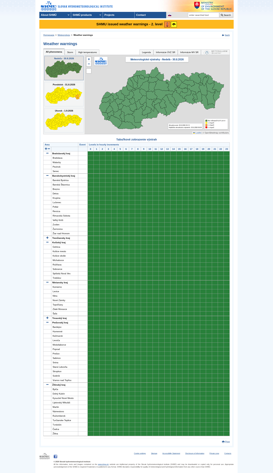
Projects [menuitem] (109, 15)
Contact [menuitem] (141, 15)
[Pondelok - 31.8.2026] (64, 94)
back (227, 35)
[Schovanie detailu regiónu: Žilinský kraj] (47, 385)
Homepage (48, 35)
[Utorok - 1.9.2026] (64, 120)
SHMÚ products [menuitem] (82, 15)
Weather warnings (83, 35)
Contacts (227, 453)
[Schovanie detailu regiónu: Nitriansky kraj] (47, 282)
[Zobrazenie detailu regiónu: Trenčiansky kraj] (47, 238)
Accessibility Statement (171, 453)
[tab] (215, 52)
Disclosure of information (194, 453)
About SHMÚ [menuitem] (49, 15)
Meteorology (64, 35)
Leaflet (198, 132)
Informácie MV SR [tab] (189, 52)
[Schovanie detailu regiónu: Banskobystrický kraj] (47, 176)
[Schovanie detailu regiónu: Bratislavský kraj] (47, 153)
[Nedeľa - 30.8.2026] (64, 68)
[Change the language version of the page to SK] (169, 15)
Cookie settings (140, 453)
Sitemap (154, 453)
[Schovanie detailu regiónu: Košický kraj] (47, 242)
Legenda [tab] (146, 52)
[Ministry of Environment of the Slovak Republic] (213, 6)
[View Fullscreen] (88, 71)
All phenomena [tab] (54, 52)
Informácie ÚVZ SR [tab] (165, 52)
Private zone (214, 453)
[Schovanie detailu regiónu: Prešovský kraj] (47, 322)
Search (227, 15)
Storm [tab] (70, 52)
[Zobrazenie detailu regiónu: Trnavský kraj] (47, 318)
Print (227, 441)
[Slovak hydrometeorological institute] (76, 6)
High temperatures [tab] (87, 52)
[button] (88, 59)
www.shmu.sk (103, 464)
